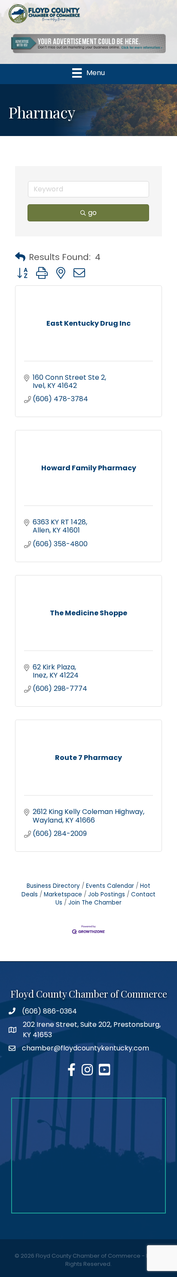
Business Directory (53, 886)
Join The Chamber (95, 903)
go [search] (92, 213)
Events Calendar (110, 886)
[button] (20, 257)
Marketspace (63, 894)
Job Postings (106, 894)
